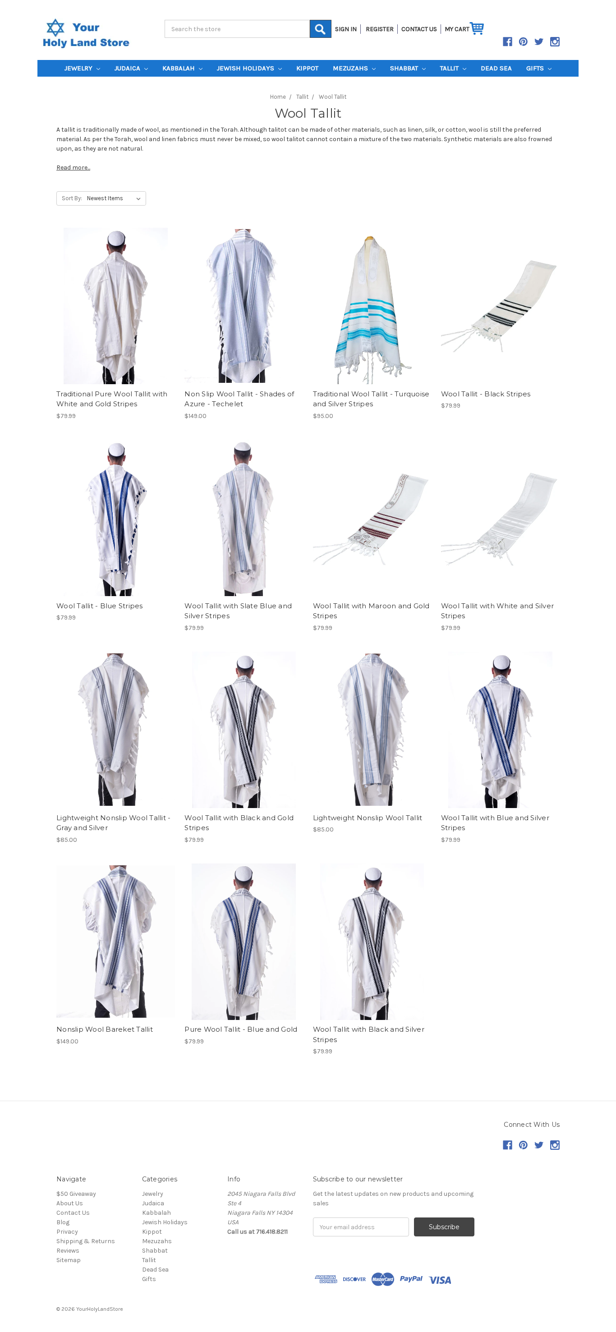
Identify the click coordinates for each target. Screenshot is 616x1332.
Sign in (346, 29)
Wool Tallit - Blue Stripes (99, 606)
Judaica (128, 68)
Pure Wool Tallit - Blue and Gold (240, 1029)
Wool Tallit (332, 96)
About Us (69, 1203)
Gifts (536, 68)
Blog (62, 1222)
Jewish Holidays (246, 68)
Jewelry (79, 68)
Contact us (419, 29)
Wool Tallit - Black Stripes (486, 394)
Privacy (67, 1232)
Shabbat (405, 68)
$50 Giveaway (76, 1194)
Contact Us (73, 1213)
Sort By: (72, 198)
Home (278, 96)
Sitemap (68, 1260)
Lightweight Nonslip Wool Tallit (368, 817)
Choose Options (116, 305)
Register (380, 29)
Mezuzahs (351, 68)
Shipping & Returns (85, 1241)
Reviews (67, 1250)
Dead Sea (496, 68)
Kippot (307, 68)
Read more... (73, 167)
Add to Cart (372, 305)
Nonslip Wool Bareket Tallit (104, 1029)
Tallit (450, 68)
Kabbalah (179, 68)
